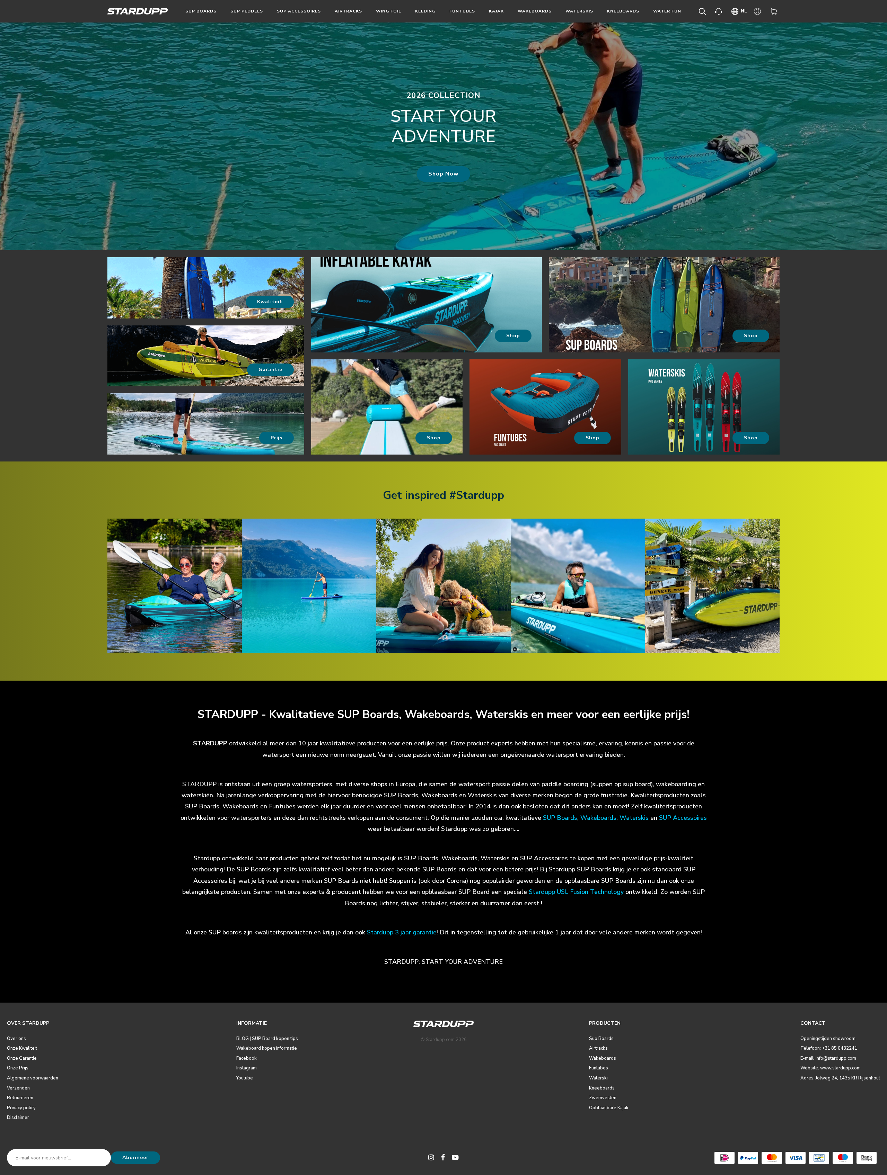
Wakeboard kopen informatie (266, 1048)
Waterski (598, 1078)
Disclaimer (18, 1117)
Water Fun (667, 11)
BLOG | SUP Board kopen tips (267, 1038)
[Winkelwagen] (775, 11)
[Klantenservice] (719, 11)
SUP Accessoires (683, 818)
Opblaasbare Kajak (609, 1108)
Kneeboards (623, 11)
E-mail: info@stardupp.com (828, 1058)
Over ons (16, 1038)
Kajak (496, 11)
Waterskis (579, 11)
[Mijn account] (758, 11)
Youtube (244, 1078)
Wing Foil (388, 11)
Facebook (246, 1058)
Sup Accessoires (299, 11)
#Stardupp (476, 495)
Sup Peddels (246, 11)
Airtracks (348, 11)
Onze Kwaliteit (22, 1048)
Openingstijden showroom (827, 1038)
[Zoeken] (703, 11)
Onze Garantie (22, 1058)
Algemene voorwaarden (32, 1078)
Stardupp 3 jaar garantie (402, 932)
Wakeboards (535, 11)
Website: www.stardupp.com (830, 1068)
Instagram (246, 1068)
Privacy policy (21, 1108)
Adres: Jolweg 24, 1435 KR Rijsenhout (840, 1078)
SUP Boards (560, 818)
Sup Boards (201, 11)
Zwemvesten (602, 1098)
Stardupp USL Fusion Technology (576, 892)
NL (744, 11)
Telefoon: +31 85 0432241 (828, 1048)
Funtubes (462, 11)
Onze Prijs (17, 1068)
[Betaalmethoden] (724, 1158)
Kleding (425, 11)
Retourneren (20, 1098)
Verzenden (18, 1088)
